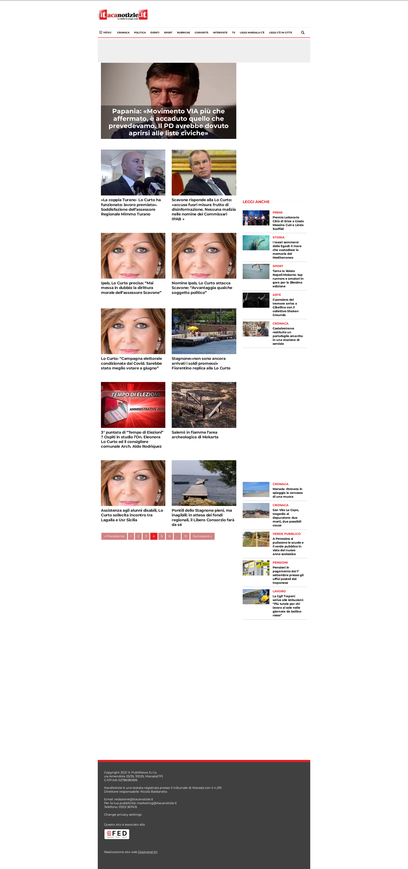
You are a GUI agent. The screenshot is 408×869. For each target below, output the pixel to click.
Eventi (154, 32)
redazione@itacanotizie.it (133, 799)
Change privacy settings (123, 814)
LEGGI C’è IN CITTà (280, 32)
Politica (140, 32)
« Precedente (114, 536)
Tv (233, 32)
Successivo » (202, 536)
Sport (168, 32)
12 (185, 536)
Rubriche (183, 32)
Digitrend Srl (147, 852)
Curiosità (201, 32)
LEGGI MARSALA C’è (252, 32)
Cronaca (123, 32)
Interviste (220, 32)
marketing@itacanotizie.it (157, 803)
